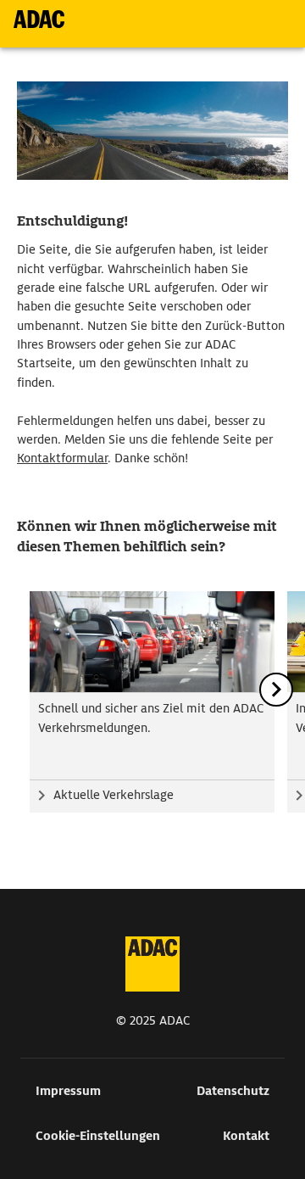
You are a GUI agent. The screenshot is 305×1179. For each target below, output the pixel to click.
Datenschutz (233, 1090)
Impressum (68, 1090)
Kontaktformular (62, 458)
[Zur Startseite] (39, 19)
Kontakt (246, 1135)
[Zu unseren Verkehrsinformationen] (152, 642)
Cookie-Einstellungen (98, 1135)
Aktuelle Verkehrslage (113, 794)
